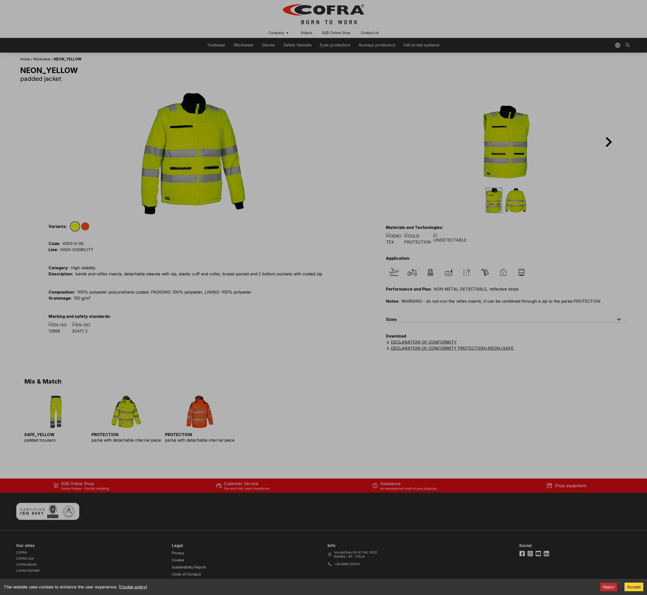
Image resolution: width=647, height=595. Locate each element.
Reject (608, 586)
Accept (634, 586)
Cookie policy (133, 586)
